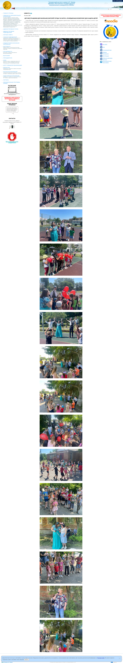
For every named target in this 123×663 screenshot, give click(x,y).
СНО (104, 47)
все (31, 13)
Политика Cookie (100, 657)
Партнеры (6, 80)
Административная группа (10, 29)
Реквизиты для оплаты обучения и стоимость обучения (12, 99)
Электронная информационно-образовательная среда (111, 16)
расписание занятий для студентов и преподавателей (12, 90)
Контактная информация (10, 71)
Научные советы (8, 34)
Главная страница (8, 13)
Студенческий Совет (107, 50)
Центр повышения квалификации (12, 65)
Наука (4, 60)
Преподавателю (7, 58)
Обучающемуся (7, 51)
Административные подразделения (8, 32)
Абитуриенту (6, 46)
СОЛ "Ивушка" (106, 55)
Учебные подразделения (10, 37)
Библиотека (6, 67)
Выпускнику (6, 55)
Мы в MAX (105, 44)
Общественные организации (11, 75)
